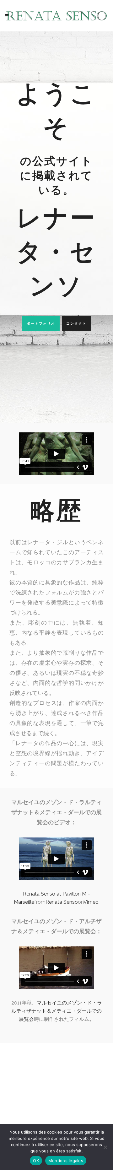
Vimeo (91, 902)
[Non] (105, 1147)
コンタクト (76, 324)
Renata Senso (62, 902)
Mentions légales (65, 1160)
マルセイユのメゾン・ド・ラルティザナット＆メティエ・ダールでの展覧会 (56, 1011)
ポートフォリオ (41, 324)
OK (36, 1160)
